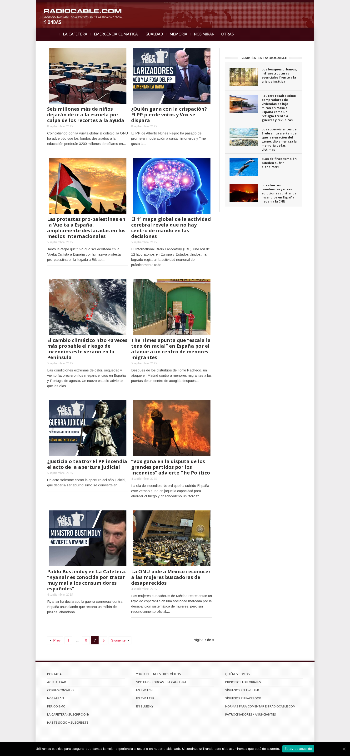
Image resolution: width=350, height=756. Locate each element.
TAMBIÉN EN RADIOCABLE (263, 58)
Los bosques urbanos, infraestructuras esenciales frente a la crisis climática (279, 75)
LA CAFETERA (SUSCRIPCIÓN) (68, 714)
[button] (334, 6)
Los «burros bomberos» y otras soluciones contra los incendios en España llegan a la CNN (279, 193)
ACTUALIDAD (56, 682)
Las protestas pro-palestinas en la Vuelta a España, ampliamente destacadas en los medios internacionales (86, 227)
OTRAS (227, 34)
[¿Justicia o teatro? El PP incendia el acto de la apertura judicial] (87, 428)
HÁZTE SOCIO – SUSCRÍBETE (67, 722)
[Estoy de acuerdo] (344, 748)
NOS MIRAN (204, 34)
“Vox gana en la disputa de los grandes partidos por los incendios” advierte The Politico (170, 467)
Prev (56, 640)
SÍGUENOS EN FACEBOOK (243, 698)
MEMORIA (178, 34)
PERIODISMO (56, 706)
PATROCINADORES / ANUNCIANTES (250, 714)
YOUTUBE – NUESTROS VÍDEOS (158, 674)
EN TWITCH (144, 690)
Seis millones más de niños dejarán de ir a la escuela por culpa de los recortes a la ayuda (85, 115)
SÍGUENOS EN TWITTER (242, 690)
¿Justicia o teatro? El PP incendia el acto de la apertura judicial (87, 464)
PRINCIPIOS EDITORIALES (243, 682)
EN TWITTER (145, 698)
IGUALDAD (154, 34)
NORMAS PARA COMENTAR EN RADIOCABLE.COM (260, 706)
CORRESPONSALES (60, 690)
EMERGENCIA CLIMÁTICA (116, 34)
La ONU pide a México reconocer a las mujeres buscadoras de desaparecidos (171, 577)
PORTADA (54, 674)
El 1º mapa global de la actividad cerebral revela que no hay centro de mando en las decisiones (171, 227)
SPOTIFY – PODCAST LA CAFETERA (161, 682)
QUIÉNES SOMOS (237, 674)
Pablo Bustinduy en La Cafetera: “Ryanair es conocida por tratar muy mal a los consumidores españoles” (86, 580)
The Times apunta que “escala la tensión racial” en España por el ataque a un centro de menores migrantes (171, 349)
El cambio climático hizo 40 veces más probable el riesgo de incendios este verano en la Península (87, 349)
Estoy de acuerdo (298, 749)
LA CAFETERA (75, 34)
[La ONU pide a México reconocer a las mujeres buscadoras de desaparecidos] (171, 538)
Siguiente (118, 640)
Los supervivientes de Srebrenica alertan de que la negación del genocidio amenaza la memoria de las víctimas (279, 139)
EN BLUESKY (144, 706)
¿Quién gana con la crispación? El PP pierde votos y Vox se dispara (169, 115)
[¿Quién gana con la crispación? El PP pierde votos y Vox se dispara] (171, 75)
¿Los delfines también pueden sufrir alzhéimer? (279, 163)
